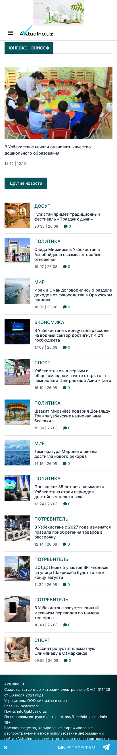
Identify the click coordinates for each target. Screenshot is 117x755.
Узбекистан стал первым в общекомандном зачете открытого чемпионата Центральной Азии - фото (72, 375)
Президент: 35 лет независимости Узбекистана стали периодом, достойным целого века (69, 491)
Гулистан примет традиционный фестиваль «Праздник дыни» (67, 216)
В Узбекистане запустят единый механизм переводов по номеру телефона (66, 612)
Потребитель (51, 519)
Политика (47, 241)
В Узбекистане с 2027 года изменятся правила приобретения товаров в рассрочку (72, 532)
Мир (39, 282)
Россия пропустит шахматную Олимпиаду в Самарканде (64, 651)
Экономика (49, 322)
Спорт (42, 362)
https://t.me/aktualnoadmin (83, 717)
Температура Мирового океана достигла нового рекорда (65, 454)
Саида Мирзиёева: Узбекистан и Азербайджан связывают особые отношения (67, 254)
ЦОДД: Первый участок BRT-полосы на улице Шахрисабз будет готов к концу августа (71, 572)
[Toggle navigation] (11, 33)
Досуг (42, 206)
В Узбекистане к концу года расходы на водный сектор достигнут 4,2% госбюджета (71, 335)
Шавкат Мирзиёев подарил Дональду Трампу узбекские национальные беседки (72, 416)
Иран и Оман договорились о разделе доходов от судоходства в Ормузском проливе (73, 295)
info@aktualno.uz (32, 711)
